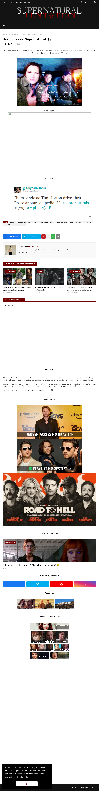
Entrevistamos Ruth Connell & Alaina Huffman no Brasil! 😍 (31, 565)
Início (4, 2)
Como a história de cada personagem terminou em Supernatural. (17, 288)
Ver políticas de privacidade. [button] (18, 777)
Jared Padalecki (61, 222)
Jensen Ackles (75, 222)
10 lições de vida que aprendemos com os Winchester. (49, 288)
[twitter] (85, 2)
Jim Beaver (88, 222)
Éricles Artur (10, 44)
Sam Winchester (10, 225)
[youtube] (94, 2)
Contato (93, 787)
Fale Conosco (25, 2)
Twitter (15, 34)
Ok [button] (27, 784)
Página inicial (7, 34)
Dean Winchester (24, 222)
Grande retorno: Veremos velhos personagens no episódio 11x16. (79, 288)
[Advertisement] (49, 682)
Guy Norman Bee (47, 222)
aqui (57, 386)
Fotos (36, 222)
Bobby (12, 222)
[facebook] (81, 2)
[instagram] (90, 2)
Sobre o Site (13, 2)
